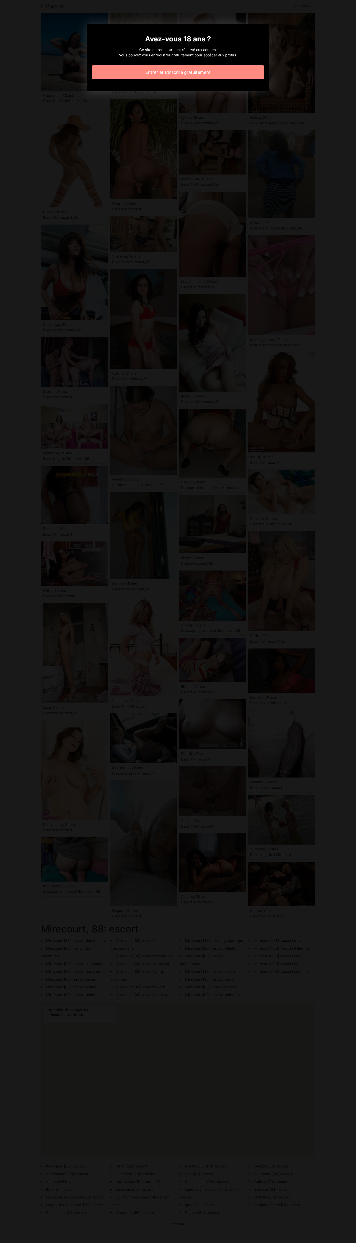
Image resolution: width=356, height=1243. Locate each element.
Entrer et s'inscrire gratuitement (178, 72)
